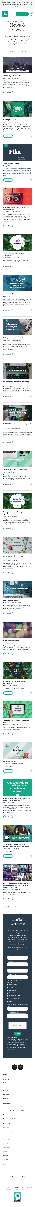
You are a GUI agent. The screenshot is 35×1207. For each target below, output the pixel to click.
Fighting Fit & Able (9, 120)
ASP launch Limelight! (10, 761)
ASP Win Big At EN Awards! (12, 76)
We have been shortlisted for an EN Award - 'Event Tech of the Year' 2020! (16, 845)
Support (5, 1091)
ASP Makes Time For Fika (11, 163)
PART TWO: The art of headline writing (16, 382)
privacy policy (11, 1049)
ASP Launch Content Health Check (15, 470)
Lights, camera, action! (11, 641)
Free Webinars (7, 1127)
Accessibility (6, 1135)
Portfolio (5, 1098)
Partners (5, 1155)
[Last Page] (15, 906)
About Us (6, 1144)
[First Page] (5, 906)
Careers (5, 1159)
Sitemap (29, 1187)
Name (9, 955)
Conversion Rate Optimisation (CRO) (13, 1111)
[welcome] (5, 14)
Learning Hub (7, 1124)
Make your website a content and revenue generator (14, 557)
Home (9, 21)
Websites (6, 1079)
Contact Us (6, 1147)
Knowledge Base (8, 1139)
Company (10, 961)
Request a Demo (22, 14)
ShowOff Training (8, 1131)
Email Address (11, 968)
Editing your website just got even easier (17, 338)
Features (5, 1083)
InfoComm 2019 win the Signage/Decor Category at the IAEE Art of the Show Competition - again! (16, 885)
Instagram (17, 1177)
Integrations (6, 1094)
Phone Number (11, 974)
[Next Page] (11, 906)
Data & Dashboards (9, 1115)
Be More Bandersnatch (11, 600)
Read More (8, 92)
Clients (5, 1151)
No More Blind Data (10, 294)
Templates (6, 1087)
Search (11, 51)
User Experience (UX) (9, 1119)
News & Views (24, 21)
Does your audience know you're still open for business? (15, 513)
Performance (7, 1103)
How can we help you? (13, 1012)
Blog (4, 1164)
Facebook (12, 1177)
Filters (25, 51)
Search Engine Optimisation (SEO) (13, 1107)
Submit (17, 1033)
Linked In (23, 1177)
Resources (15, 21)
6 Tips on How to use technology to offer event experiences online (17, 799)
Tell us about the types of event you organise (17, 981)
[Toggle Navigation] (31, 14)
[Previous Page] (8, 906)
